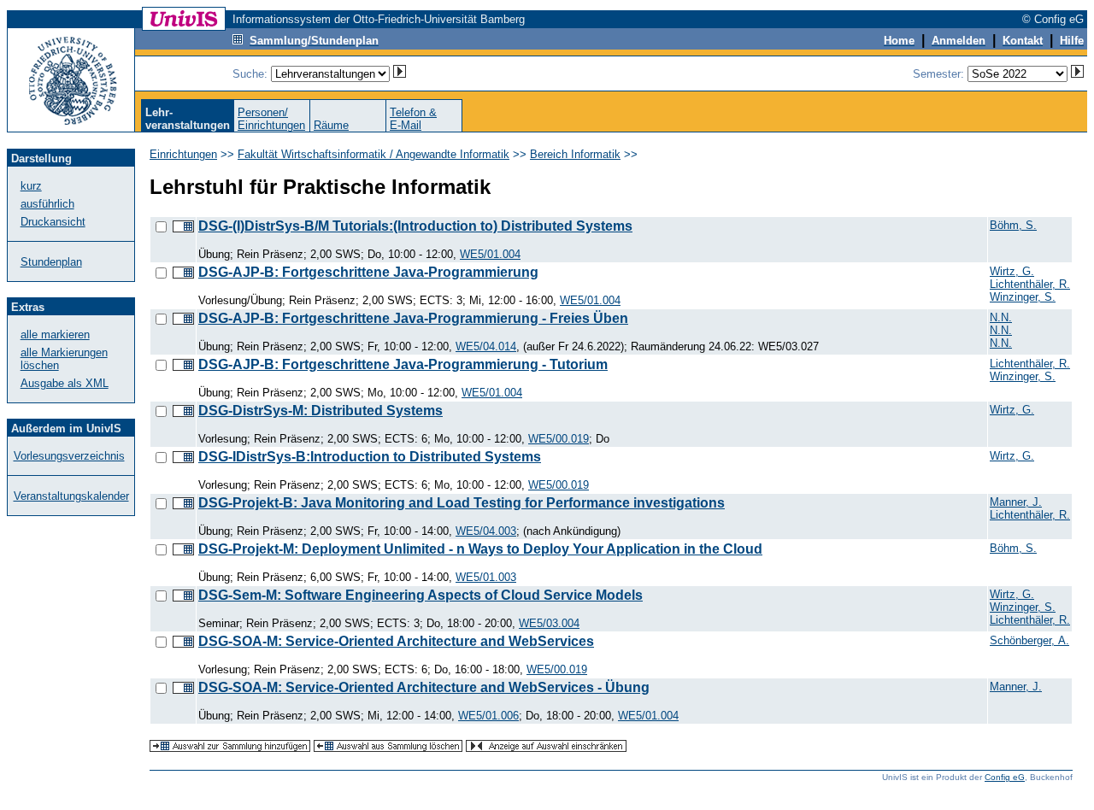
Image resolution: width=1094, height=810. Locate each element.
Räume (331, 125)
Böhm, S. (1013, 225)
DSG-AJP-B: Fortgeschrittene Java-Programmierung (368, 272)
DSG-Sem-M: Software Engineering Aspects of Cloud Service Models (420, 595)
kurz (31, 185)
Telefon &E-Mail (413, 119)
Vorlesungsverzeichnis (69, 455)
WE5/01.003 (486, 577)
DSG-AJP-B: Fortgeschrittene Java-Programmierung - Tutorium (403, 364)
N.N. (1001, 317)
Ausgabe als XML (65, 383)
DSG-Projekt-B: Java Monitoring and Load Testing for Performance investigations (461, 503)
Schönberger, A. (1029, 640)
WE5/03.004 (549, 623)
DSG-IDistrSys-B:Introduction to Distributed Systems (369, 456)
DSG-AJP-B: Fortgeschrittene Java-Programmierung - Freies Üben (413, 318)
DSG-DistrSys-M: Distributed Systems (320, 410)
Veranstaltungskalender (71, 496)
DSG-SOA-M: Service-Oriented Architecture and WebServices (396, 641)
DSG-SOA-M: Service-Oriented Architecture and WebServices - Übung (424, 687)
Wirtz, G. (1012, 271)
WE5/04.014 (486, 346)
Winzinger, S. (1023, 297)
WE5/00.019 (558, 438)
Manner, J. (1016, 502)
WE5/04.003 (486, 531)
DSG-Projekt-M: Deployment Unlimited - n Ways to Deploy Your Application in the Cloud (480, 549)
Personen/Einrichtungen (271, 119)
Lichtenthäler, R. (1030, 284)
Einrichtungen (183, 154)
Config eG (1005, 777)
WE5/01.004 (490, 254)
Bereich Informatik (575, 154)
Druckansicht (53, 221)
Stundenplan (51, 261)
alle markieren (55, 334)
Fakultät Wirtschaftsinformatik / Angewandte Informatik (373, 154)
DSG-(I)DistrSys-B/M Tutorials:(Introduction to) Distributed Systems (415, 226)
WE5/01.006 (488, 715)
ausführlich (47, 203)
